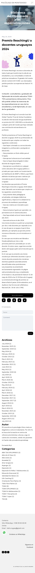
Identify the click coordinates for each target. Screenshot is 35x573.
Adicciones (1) (7, 458)
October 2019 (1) (8, 382)
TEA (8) (4, 499)
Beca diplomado (17, 295)
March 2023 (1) (7, 359)
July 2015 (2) (6, 421)
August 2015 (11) (8, 418)
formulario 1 (7, 274)
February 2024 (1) (8, 354)
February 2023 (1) (8, 362)
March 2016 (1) (7, 408)
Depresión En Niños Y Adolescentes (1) (15, 470)
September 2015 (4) (9, 416)
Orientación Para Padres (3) (11, 481)
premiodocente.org (11, 272)
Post (30, 333)
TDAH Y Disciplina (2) (9, 494)
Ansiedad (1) (6, 460)
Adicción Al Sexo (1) (9, 455)
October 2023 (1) (8, 356)
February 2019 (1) (8, 387)
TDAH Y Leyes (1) (8, 496)
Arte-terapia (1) (7, 463)
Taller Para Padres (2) (9, 483)
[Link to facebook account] (3, 552)
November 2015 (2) (9, 411)
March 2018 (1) (7, 393)
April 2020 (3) (7, 377)
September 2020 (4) (9, 372)
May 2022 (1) (6, 369)
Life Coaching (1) (7, 478)
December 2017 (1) (8, 395)
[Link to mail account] (5, 552)
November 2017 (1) (9, 398)
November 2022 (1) (9, 364)
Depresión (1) (6, 468)
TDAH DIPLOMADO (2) (10, 489)
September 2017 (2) (9, 400)
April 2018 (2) (7, 390)
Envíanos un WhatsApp (17, 534)
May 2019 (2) (6, 385)
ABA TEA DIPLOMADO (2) (11, 452)
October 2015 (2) (8, 413)
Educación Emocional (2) (10, 473)
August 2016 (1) (7, 403)
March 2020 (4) (7, 380)
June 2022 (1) (7, 367)
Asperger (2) (6, 465)
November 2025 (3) (9, 346)
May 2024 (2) (6, 351)
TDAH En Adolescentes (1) (11, 491)
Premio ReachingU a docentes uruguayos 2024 (17, 45)
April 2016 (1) (7, 406)
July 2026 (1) (6, 344)
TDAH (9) (5, 486)
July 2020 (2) (6, 375)
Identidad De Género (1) (10, 476)
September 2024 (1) (9, 349)
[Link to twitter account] (8, 552)
